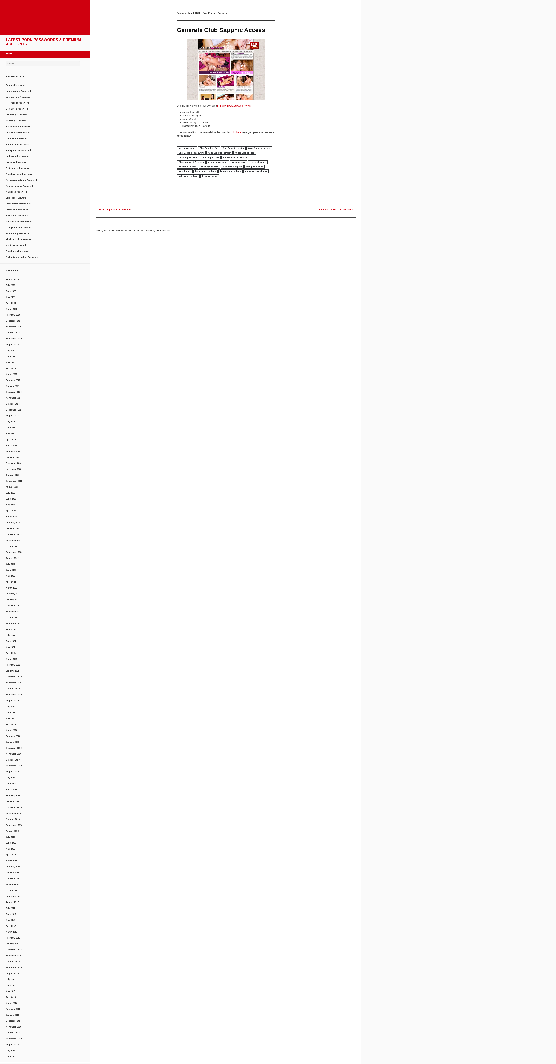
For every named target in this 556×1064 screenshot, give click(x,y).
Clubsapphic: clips (244, 153)
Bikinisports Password (17, 168)
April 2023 (11, 510)
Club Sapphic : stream (219, 153)
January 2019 (12, 801)
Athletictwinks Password (19, 221)
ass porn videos (187, 148)
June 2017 (11, 914)
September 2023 (14, 481)
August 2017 (12, 902)
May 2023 (10, 505)
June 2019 (11, 783)
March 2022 (11, 588)
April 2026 (11, 303)
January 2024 (12, 457)
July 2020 (10, 706)
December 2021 (14, 605)
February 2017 (13, 938)
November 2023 (13, 469)
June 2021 (11, 641)
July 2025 (10, 350)
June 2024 (11, 427)
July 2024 (10, 422)
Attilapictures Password (18, 150)
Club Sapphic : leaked (259, 148)
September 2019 (14, 766)
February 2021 (13, 665)
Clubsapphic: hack (188, 157)
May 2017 (10, 920)
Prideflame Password (17, 210)
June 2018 (11, 843)
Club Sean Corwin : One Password (337, 209)
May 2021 (10, 647)
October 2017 (13, 890)
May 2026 (10, 297)
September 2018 (14, 825)
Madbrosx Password (16, 192)
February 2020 (13, 736)
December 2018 (14, 807)
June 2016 (11, 985)
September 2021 (14, 623)
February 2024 (13, 451)
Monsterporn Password (18, 144)
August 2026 (12, 279)
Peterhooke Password (17, 103)
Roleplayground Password (19, 186)
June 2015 (11, 1056)
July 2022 (10, 564)
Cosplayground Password (19, 174)
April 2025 (11, 368)
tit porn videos (209, 176)
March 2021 (11, 659)
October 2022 (13, 546)
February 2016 (13, 1009)
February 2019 (13, 795)
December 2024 (14, 392)
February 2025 (13, 380)
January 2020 (12, 742)
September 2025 (14, 338)
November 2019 (13, 754)
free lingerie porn (209, 167)
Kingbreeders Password (18, 91)
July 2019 (10, 777)
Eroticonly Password (16, 115)
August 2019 (12, 772)
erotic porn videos (217, 162)
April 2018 (11, 855)
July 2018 (10, 837)
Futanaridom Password (18, 132)
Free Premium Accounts (215, 13)
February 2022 (13, 594)
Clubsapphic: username (235, 157)
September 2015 (14, 1039)
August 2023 (12, 487)
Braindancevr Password (18, 126)
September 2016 (14, 967)
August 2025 (12, 344)
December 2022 (14, 534)
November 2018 (13, 813)
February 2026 (13, 315)
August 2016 (12, 973)
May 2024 (10, 433)
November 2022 (13, 540)
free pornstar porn (232, 167)
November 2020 (13, 683)
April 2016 (11, 997)
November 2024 (13, 398)
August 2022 (12, 558)
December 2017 (14, 878)
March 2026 (11, 309)
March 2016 (11, 1003)
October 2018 (13, 819)
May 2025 (10, 362)
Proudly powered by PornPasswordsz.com (115, 230)
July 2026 (10, 285)
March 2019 (11, 789)
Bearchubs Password (17, 215)
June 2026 (11, 291)
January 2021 (12, 671)
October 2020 (13, 688)
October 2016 (13, 961)
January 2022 (12, 599)
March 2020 (11, 730)
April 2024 (11, 439)
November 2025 (13, 327)
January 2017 (12, 944)
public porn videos (188, 176)
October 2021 (13, 617)
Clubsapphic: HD (210, 157)
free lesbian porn (187, 167)
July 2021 (10, 635)
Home (9, 53)
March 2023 (11, 516)
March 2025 (11, 374)
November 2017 (13, 884)
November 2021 (13, 611)
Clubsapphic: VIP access (191, 162)
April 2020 (11, 724)
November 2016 (13, 955)
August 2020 (12, 700)
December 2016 (14, 950)
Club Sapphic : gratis (233, 148)
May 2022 (10, 576)
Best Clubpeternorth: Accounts (113, 209)
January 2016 (12, 1015)
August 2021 (12, 629)
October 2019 (13, 760)
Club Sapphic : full (209, 148)
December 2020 (14, 677)
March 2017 (11, 932)
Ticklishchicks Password (18, 239)
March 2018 (11, 861)
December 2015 (14, 1021)
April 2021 (11, 653)
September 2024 (14, 410)
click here (236, 132)
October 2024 (13, 404)
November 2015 (13, 1027)
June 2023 (11, 499)
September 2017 (14, 896)
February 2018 (13, 866)
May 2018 (10, 849)
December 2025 (14, 321)
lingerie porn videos (230, 171)
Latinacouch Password (17, 156)
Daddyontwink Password (18, 227)
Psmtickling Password (17, 233)
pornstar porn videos (256, 171)
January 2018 (12, 872)
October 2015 (13, 1033)
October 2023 (13, 475)
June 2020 (11, 712)
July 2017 (10, 908)
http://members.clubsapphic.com (234, 105)
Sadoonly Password (16, 121)
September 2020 (14, 694)
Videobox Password (16, 198)
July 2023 (10, 493)
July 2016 (10, 979)
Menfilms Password (16, 245)
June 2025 (11, 356)
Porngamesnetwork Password (21, 180)
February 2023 (13, 522)
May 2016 (10, 991)
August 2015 (12, 1044)
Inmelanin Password (16, 162)
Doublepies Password (17, 251)
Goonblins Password (16, 138)
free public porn (254, 167)
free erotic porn (258, 162)
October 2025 (13, 333)
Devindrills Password (17, 109)
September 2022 (14, 552)
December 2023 (14, 463)
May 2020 (10, 718)
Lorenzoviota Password (18, 97)
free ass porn (238, 162)
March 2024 (11, 445)
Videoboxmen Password (18, 204)
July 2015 (10, 1050)
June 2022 (11, 570)
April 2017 (11, 926)
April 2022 (11, 582)
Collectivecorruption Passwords (22, 257)
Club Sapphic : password (191, 153)
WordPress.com (163, 230)
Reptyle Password (15, 85)
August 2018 (12, 831)
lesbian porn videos (205, 171)
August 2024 (12, 416)
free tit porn (185, 171)
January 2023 (12, 528)
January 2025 (12, 386)
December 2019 (14, 748)
